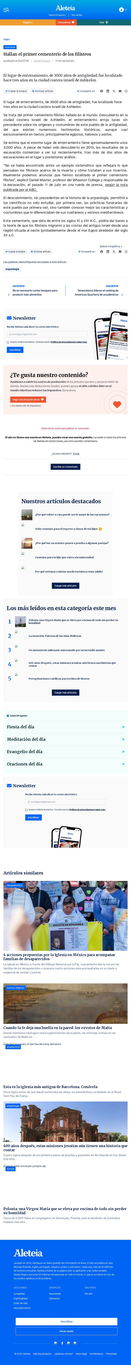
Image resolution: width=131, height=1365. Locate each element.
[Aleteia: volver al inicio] (65, 8)
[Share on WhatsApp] (126, 91)
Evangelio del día (24, 751)
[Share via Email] (120, 91)
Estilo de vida (20, 1303)
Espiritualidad (21, 1298)
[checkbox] (8, 342)
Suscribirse (67, 1321)
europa (10, 1168)
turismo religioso (15, 987)
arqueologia (12, 269)
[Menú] (24, 10)
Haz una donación (42, 1353)
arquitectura (13, 1046)
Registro (27, 22)
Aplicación (54, 1298)
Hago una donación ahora (26, 399)
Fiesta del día (20, 727)
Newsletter (55, 1293)
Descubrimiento (22, 1308)
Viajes (6, 39)
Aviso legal (81, 1353)
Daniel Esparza (42, 61)
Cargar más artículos (66, 585)
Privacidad (111, 1353)
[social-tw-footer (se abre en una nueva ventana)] (68, 1343)
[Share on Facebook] (101, 91)
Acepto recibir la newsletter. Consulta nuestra (48, 342)
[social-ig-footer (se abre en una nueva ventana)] (75, 1343)
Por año (89, 1293)
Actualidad (19, 1293)
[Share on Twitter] (114, 91)
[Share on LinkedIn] (107, 91)
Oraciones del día (24, 764)
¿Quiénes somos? (63, 1353)
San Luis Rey (76, 15)
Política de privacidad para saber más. (69, 342)
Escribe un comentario (65, 466)
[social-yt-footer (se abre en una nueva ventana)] (55, 1343)
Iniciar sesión (67, 1331)
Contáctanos (96, 1353)
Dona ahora (64, 22)
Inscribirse (15, 349)
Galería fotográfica (110, 246)
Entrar (76, 453)
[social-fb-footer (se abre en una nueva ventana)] (62, 1343)
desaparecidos (14, 885)
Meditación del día (26, 739)
